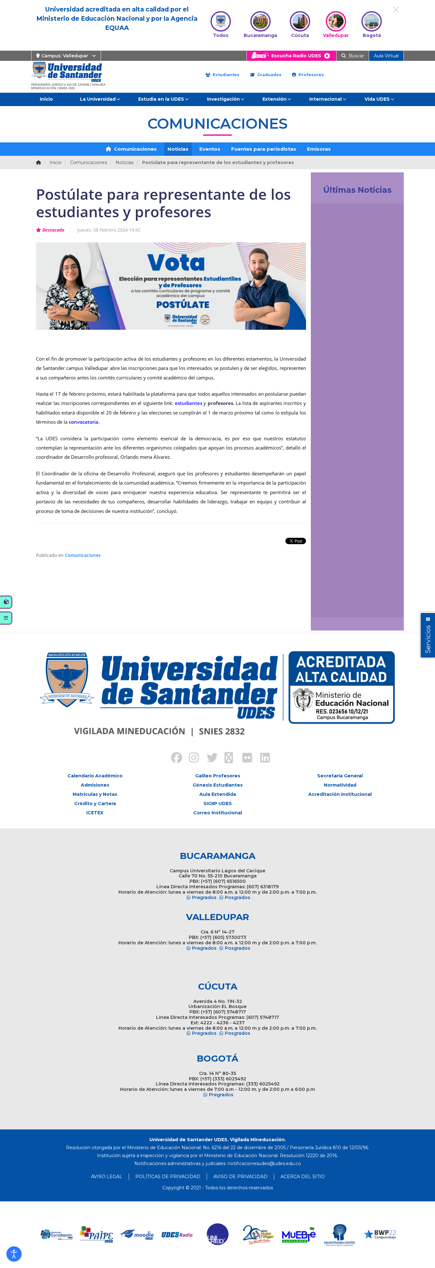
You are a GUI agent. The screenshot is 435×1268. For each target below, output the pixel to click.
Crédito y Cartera (95, 803)
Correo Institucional (217, 813)
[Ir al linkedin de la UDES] (262, 758)
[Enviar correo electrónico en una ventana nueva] (264, 1163)
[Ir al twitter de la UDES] (208, 758)
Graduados (269, 74)
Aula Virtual (386, 56)
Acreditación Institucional (340, 794)
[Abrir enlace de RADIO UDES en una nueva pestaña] (156, 1234)
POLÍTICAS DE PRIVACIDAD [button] (167, 1176)
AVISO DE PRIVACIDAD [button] (240, 1176)
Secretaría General (340, 776)
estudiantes (188, 403)
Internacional (325, 99)
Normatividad (340, 785)
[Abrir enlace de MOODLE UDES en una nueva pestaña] (116, 1234)
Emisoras (319, 149)
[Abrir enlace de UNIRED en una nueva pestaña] (197, 1234)
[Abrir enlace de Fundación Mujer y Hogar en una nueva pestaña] (237, 1234)
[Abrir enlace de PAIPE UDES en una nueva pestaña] (76, 1234)
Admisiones (95, 785)
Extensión (274, 99)
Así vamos (333, 605)
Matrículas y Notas (95, 794)
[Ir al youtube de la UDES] (226, 758)
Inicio (46, 99)
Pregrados (204, 897)
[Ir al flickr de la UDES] (244, 758)
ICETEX (94, 813)
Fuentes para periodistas (263, 149)
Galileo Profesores (217, 776)
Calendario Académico (95, 776)
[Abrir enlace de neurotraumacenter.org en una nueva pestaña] (318, 1234)
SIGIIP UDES (217, 803)
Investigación (223, 99)
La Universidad (98, 99)
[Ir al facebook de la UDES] (173, 758)
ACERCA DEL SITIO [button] (303, 1176)
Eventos (209, 149)
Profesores (310, 74)
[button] (14, 1254)
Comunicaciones (135, 149)
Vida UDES (377, 99)
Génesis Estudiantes (218, 785)
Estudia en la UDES (161, 99)
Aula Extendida (217, 794)
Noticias (178, 149)
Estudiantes (225, 74)
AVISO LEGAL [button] (106, 1176)
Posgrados (237, 897)
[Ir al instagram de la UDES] (190, 758)
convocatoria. (84, 422)
